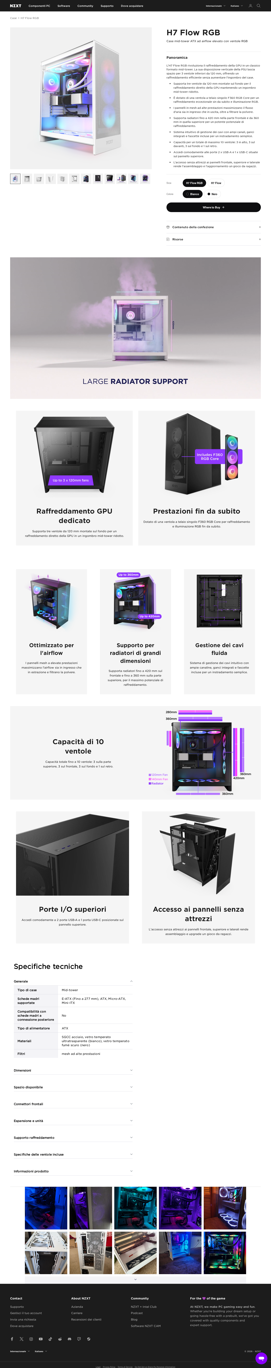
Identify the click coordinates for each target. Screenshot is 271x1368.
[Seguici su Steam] (89, 1339)
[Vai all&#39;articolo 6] (74, 179)
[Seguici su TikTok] (50, 1339)
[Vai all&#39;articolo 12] (145, 179)
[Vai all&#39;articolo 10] (121, 179)
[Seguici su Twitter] (21, 1339)
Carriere (76, 1313)
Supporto (107, 5)
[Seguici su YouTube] (41, 1339)
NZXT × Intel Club (144, 1306)
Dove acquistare (132, 5)
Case (13, 18)
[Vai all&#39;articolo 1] (15, 179)
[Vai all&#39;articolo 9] (110, 179)
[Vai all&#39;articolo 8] (98, 179)
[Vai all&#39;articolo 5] (62, 179)
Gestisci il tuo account (26, 1313)
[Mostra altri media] (135, 1280)
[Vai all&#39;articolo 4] (51, 179)
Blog (134, 1319)
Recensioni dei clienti (86, 1319)
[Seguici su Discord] (69, 1339)
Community (85, 5)
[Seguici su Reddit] (60, 1339)
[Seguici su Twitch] (79, 1339)
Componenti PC (39, 5)
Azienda (77, 1306)
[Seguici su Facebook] (12, 1339)
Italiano (235, 5)
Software (64, 5)
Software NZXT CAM (146, 1326)
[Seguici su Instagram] (31, 1339)
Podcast (137, 1313)
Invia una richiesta (23, 1319)
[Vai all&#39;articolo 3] (39, 179)
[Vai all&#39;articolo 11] (133, 179)
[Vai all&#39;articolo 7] (86, 179)
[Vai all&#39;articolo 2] (27, 179)
